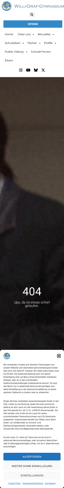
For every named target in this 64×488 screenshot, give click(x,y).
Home (9, 34)
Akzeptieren (32, 456)
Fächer (32, 43)
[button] (59, 356)
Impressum (50, 483)
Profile (48, 43)
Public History (14, 51)
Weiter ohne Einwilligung (32, 466)
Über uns (24, 34)
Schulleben (12, 43)
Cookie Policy (14, 483)
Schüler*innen (41, 51)
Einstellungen (32, 475)
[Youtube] (28, 70)
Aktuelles (44, 34)
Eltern (9, 60)
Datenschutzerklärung (33, 483)
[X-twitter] (43, 70)
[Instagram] (21, 70)
